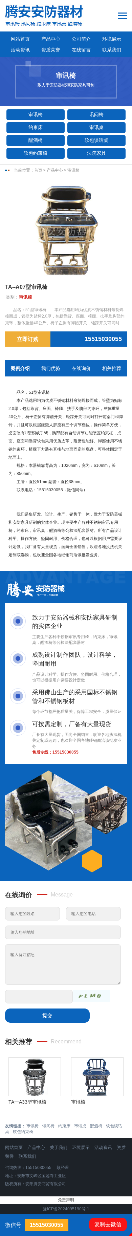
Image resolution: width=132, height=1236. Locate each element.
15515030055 (65, 752)
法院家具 (96, 153)
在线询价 (81, 368)
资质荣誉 (50, 49)
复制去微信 (108, 1224)
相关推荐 (111, 368)
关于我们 (58, 1147)
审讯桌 (96, 127)
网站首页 (20, 39)
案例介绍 (20, 368)
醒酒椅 (35, 140)
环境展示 (111, 39)
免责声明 (66, 1199)
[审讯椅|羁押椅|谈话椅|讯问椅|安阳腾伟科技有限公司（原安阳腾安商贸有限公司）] (54, 15)
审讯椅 (35, 114)
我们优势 (50, 368)
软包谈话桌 (96, 140)
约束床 (35, 127)
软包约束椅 (35, 153)
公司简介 (81, 39)
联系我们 (111, 49)
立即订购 (28, 339)
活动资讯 (20, 49)
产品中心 (50, 39)
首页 (38, 170)
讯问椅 (96, 114)
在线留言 (81, 49)
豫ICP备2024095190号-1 (66, 1209)
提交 (47, 1015)
